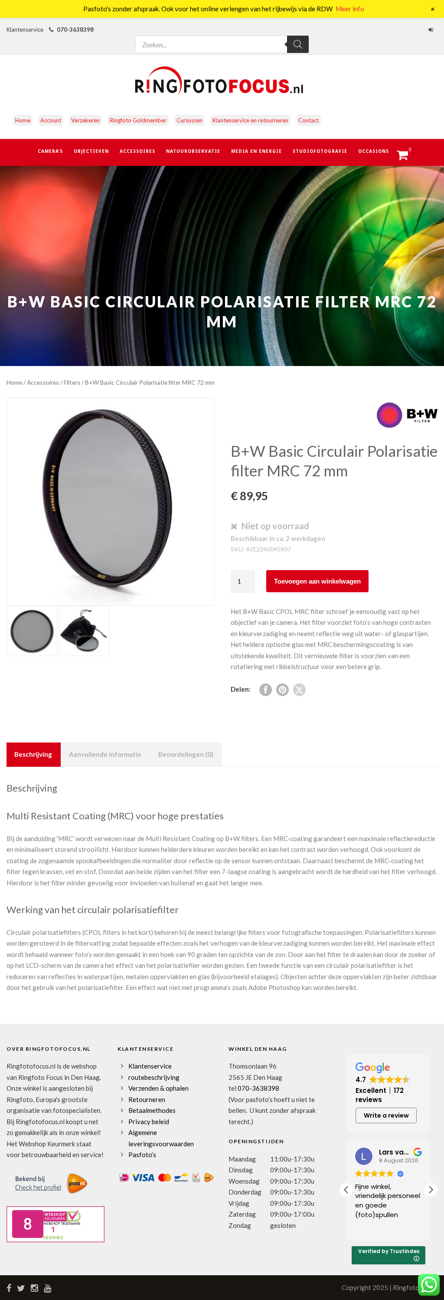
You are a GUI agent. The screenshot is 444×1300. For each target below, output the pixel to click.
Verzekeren (85, 120)
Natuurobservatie (193, 151)
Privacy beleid (148, 1121)
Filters (72, 382)
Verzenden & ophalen (158, 1088)
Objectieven (91, 151)
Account (50, 120)
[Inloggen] (431, 29)
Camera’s (50, 151)
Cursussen (189, 120)
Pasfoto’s (142, 1154)
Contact (308, 120)
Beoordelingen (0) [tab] (185, 754)
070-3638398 (75, 29)
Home (22, 120)
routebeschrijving (154, 1077)
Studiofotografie (320, 151)
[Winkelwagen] (406, 158)
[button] (430, 1189)
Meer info (350, 9)
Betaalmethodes (152, 1110)
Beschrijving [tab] (33, 754)
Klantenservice (150, 1066)
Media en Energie (256, 151)
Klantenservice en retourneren (250, 120)
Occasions (373, 151)
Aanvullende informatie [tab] (105, 754)
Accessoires (137, 151)
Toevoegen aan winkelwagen (317, 581)
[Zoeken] (298, 44)
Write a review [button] (386, 1115)
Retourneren (146, 1099)
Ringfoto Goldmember (138, 120)
